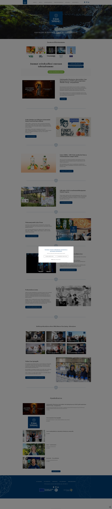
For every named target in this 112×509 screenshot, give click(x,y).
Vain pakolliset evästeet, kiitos (62, 256)
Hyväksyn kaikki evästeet (50, 256)
